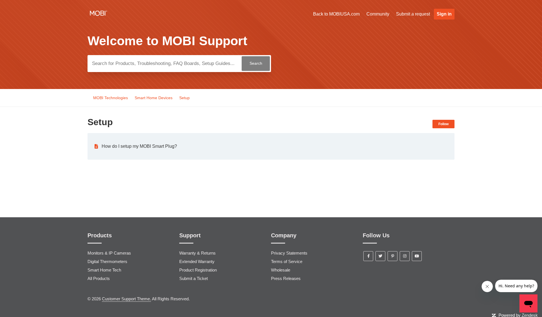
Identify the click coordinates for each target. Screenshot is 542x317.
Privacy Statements (289, 253)
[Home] (99, 16)
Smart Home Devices (153, 97)
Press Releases (286, 278)
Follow (443, 124)
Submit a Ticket (193, 278)
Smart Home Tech (104, 270)
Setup (184, 97)
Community (377, 14)
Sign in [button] (444, 14)
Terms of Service (286, 261)
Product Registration (198, 270)
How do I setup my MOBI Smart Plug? (139, 146)
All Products (99, 278)
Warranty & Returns (197, 253)
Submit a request (413, 14)
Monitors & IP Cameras (109, 253)
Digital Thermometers (107, 261)
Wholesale (280, 270)
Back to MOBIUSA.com (336, 14)
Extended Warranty (197, 261)
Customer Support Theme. (126, 298)
